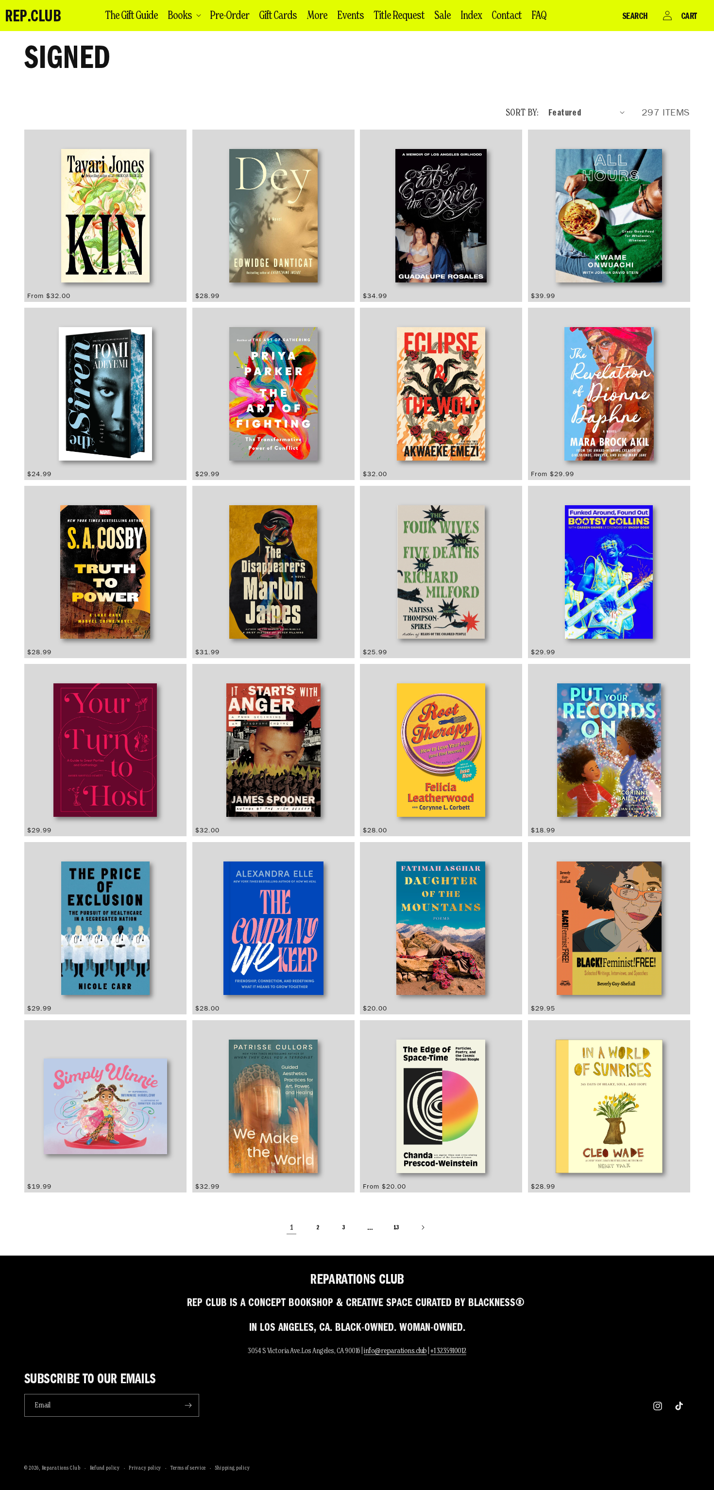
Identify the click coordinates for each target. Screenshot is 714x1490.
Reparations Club (61, 1468)
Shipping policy (232, 1468)
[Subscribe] (188, 1405)
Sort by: (522, 112)
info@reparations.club (395, 1350)
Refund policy (105, 1468)
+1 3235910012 (448, 1350)
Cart (689, 15)
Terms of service (188, 1468)
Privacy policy (145, 1468)
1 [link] (291, 1227)
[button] (184, 15)
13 (396, 1227)
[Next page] (422, 1227)
